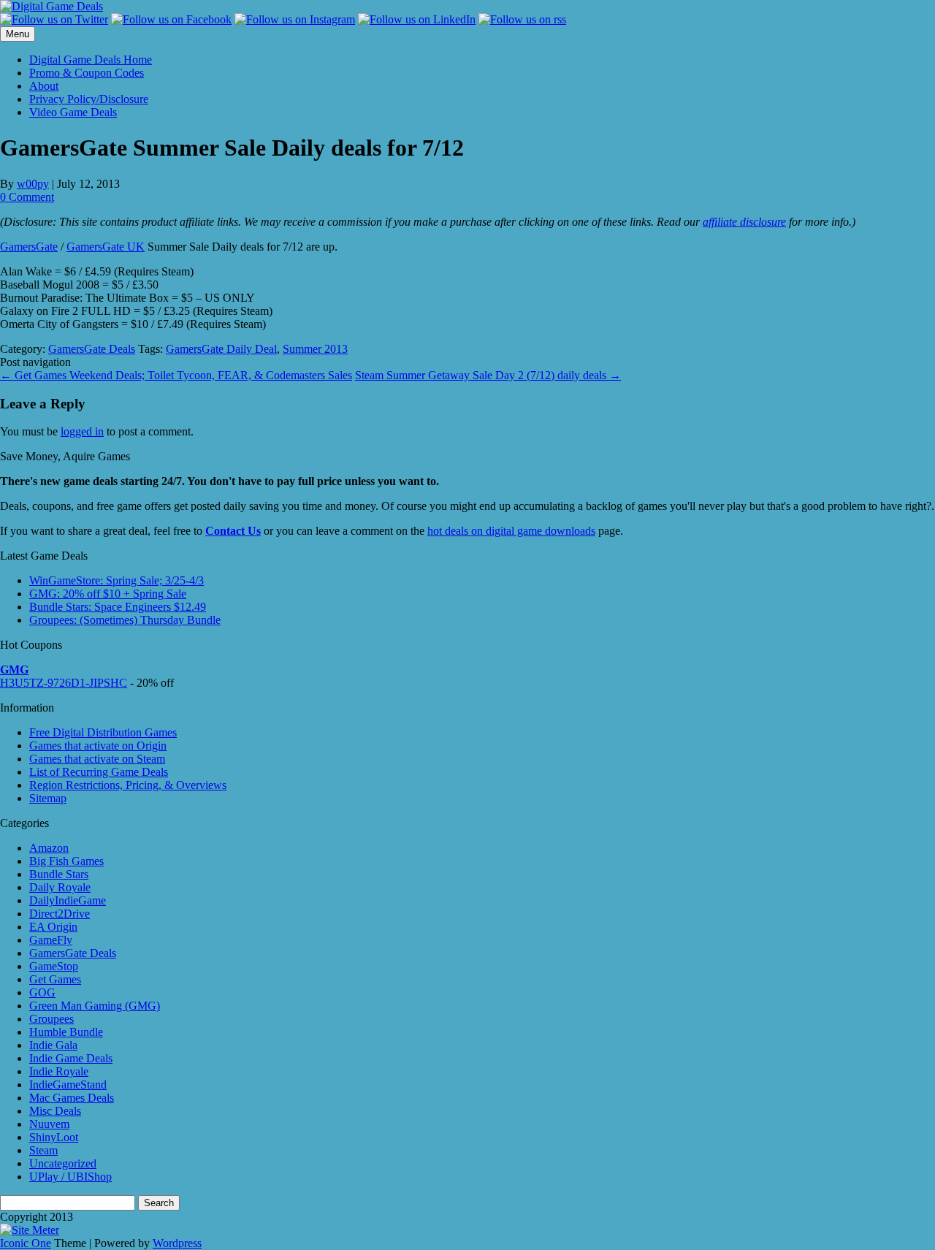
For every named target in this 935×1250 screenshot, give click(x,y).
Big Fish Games (66, 861)
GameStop (53, 966)
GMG (14, 669)
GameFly (50, 940)
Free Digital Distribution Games (103, 732)
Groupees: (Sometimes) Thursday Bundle (125, 620)
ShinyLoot (53, 1137)
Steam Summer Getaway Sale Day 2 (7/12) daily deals (488, 375)
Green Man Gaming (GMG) (94, 1005)
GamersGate (29, 246)
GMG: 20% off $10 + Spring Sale (107, 593)
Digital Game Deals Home (90, 59)
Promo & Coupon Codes (86, 72)
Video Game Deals (73, 112)
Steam (43, 1150)
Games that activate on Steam (97, 758)
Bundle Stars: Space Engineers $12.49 (117, 607)
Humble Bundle (66, 1032)
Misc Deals (55, 1111)
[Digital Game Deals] (51, 6)
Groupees (51, 1019)
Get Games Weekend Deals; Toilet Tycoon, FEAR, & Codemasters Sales (176, 375)
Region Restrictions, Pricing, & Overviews (127, 785)
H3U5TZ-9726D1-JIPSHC (63, 683)
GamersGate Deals (91, 349)
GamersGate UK (105, 246)
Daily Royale (60, 887)
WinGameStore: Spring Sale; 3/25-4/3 (116, 580)
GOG (42, 992)
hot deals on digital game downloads (511, 531)
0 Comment (27, 197)
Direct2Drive (59, 913)
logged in (82, 431)
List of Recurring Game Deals (98, 772)
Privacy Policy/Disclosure (88, 99)
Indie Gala (53, 1045)
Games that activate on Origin (98, 745)
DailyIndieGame (67, 900)
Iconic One (25, 1243)
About (43, 86)
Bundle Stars (58, 874)
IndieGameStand (68, 1084)
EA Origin (53, 927)
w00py (33, 184)
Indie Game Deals (70, 1058)
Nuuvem (49, 1124)
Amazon (49, 848)
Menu (17, 33)
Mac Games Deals (71, 1097)
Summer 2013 (315, 349)
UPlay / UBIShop (70, 1176)
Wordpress (177, 1243)
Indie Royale (58, 1071)
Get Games (55, 979)
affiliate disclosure (744, 222)
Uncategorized (62, 1163)
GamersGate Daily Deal (221, 349)
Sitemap (47, 798)
